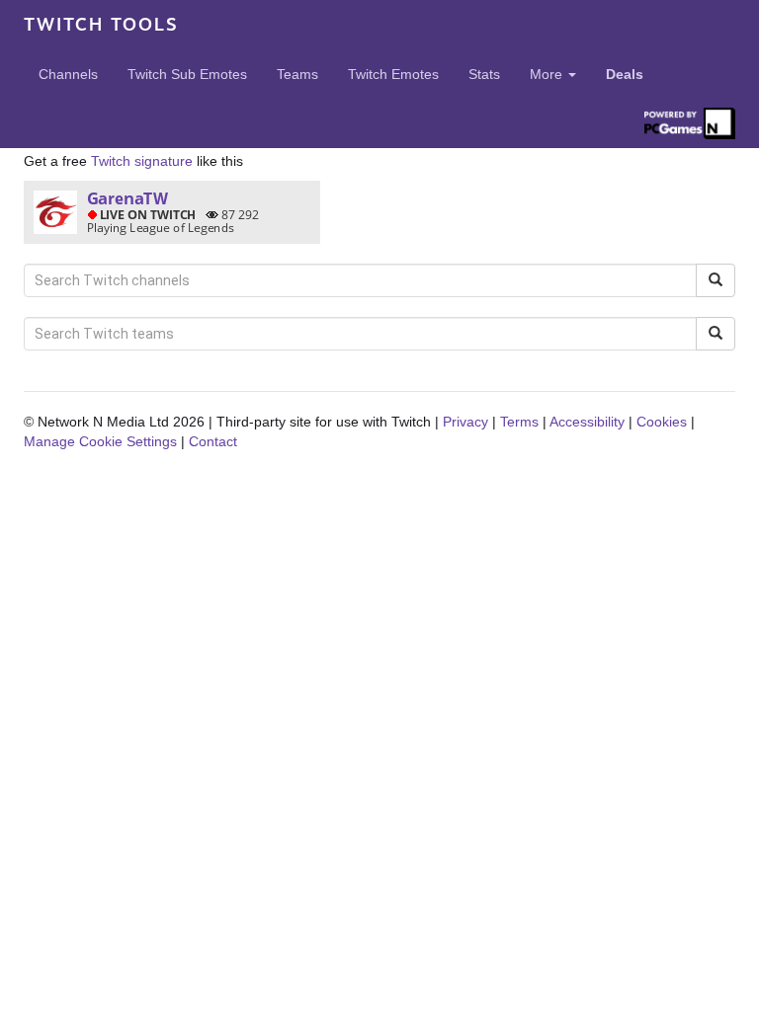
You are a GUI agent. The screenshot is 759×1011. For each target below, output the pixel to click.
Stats (484, 74)
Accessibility (587, 421)
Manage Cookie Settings (100, 441)
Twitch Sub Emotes (187, 74)
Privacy (465, 421)
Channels (68, 74)
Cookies (661, 421)
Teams (297, 74)
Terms (519, 421)
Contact (213, 441)
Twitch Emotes (393, 74)
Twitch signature (142, 161)
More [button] (548, 74)
